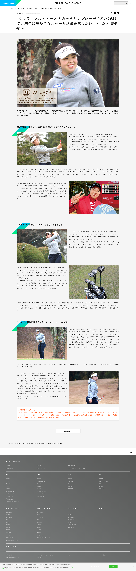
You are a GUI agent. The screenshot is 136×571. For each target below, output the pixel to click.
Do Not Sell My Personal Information (99, 566)
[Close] (133, 566)
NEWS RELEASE (72, 524)
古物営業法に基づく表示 (11, 501)
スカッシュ (102, 474)
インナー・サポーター (11, 546)
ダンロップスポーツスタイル (13, 461)
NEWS (69, 512)
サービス (8, 481)
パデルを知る (71, 481)
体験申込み (8, 522)
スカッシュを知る (103, 481)
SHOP (69, 522)
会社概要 (8, 527)
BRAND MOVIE (72, 519)
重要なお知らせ (71, 465)
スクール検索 (9, 517)
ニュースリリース (41, 468)
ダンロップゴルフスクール (12, 508)
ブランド (39, 465)
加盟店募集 (8, 532)
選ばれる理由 (9, 512)
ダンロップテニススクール (43, 508)
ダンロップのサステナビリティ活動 (76, 468)
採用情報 (8, 530)
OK (113, 566)
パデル (69, 474)
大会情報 (39, 524)
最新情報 (8, 465)
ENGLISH (39, 557)
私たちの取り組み (10, 468)
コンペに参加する (10, 493)
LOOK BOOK (71, 517)
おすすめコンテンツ (41, 481)
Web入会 (8, 535)
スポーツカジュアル (73, 508)
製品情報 (8, 488)
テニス (38, 474)
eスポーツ (101, 508)
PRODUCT (70, 514)
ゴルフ (7, 474)
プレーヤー (8, 483)
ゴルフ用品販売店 (10, 491)
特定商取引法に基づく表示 (12, 540)
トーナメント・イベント (43, 491)
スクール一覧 (40, 517)
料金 (7, 519)
